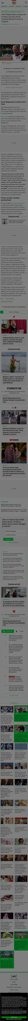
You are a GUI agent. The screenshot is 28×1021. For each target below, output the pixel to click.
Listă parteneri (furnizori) (4, 1014)
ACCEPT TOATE (14, 1017)
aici (6, 1004)
